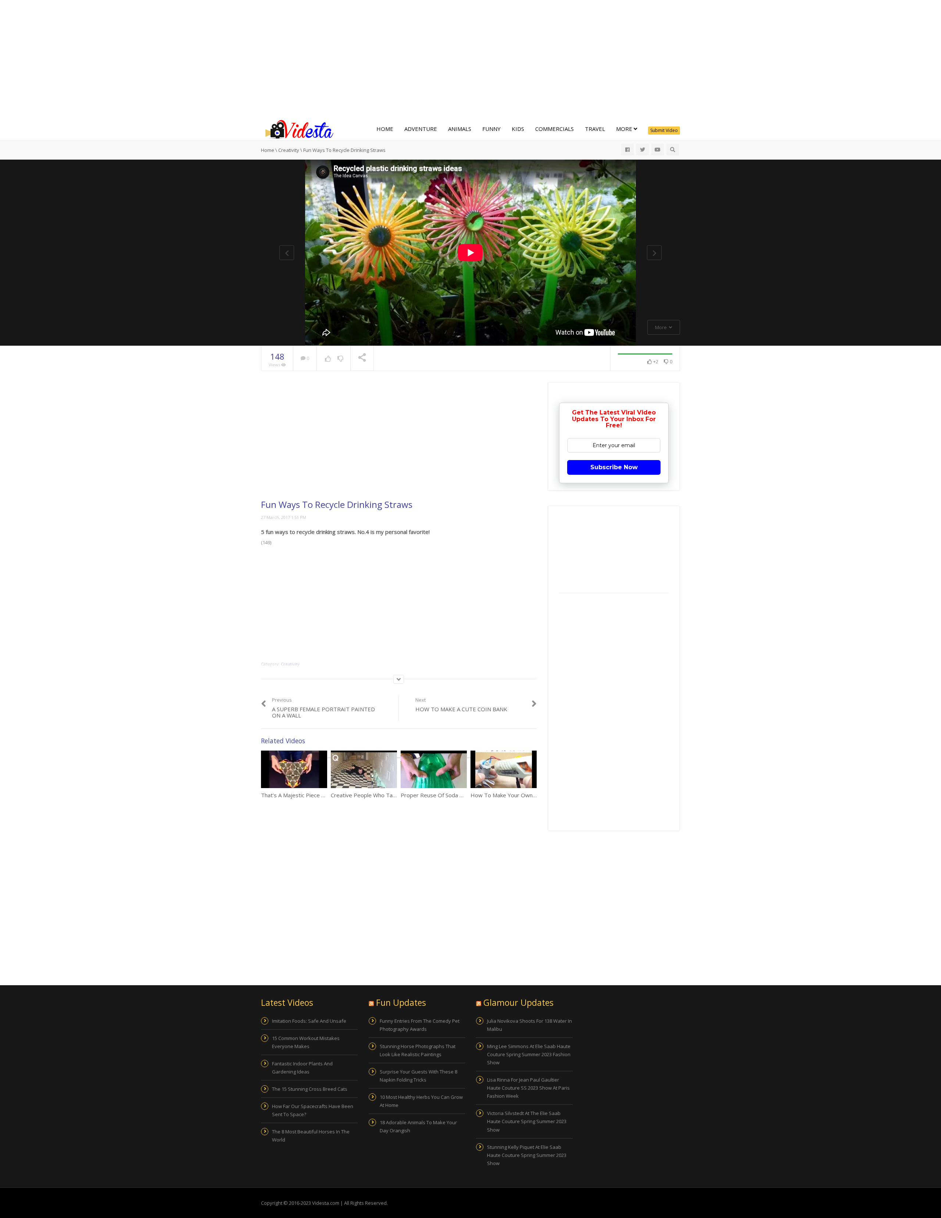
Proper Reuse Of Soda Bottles (439, 795)
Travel (595, 128)
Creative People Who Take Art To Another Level (392, 795)
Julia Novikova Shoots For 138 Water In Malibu (529, 1025)
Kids (518, 128)
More (625, 128)
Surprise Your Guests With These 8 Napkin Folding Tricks (418, 1075)
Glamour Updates (518, 1002)
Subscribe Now (614, 467)
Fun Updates (401, 1002)
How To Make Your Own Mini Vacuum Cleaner (528, 795)
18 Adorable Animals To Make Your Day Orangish (418, 1126)
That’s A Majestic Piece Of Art (299, 795)
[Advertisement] (470, 58)
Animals (459, 128)
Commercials (554, 128)
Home (384, 128)
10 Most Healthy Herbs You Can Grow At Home (421, 1101)
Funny (491, 128)
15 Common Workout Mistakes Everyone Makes (306, 1042)
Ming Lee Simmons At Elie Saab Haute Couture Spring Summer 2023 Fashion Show (528, 1054)
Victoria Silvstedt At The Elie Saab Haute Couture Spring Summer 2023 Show (526, 1121)
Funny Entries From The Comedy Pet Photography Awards (419, 1025)
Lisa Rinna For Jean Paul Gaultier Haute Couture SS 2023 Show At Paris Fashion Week (528, 1087)
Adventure (420, 128)
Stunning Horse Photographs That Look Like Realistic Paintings (417, 1050)
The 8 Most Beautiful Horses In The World (311, 1135)
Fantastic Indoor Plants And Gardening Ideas (302, 1067)
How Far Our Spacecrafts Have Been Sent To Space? (312, 1110)
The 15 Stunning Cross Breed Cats (309, 1089)
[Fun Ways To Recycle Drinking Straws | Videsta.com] (297, 128)
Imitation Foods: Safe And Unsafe (309, 1021)
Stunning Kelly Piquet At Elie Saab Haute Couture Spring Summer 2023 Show (526, 1155)
